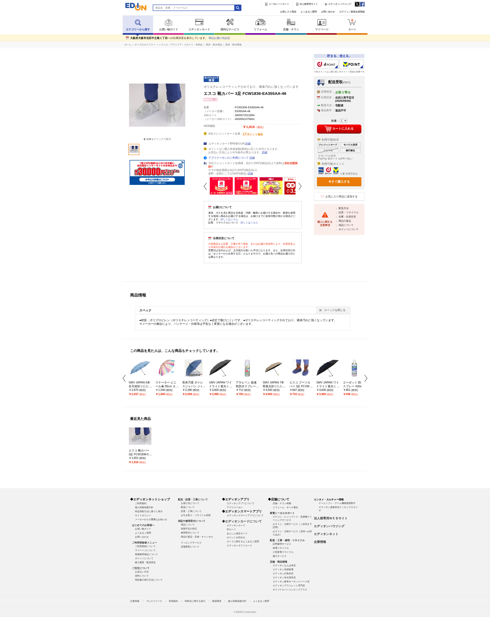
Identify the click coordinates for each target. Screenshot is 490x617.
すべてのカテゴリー (145, 44)
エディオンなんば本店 (284, 565)
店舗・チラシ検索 (282, 503)
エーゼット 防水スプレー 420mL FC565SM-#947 (353, 386)
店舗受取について (190, 546)
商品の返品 (345, 220)
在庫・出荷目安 (347, 216)
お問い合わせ (328, 11)
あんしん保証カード (237, 533)
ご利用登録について (145, 546)
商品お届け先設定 (219, 38)
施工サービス (280, 556)
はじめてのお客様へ (143, 525)
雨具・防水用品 (214, 44)
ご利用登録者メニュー (144, 542)
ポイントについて (349, 229)
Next (299, 186)
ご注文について (140, 568)
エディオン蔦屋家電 (283, 569)
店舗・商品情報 (278, 561)
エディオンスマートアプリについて (245, 515)
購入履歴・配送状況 (145, 562)
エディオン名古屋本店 (284, 577)
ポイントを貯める (236, 537)
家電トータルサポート (282, 513)
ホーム (127, 44)
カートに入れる (343, 128)
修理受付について (190, 532)
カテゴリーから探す (138, 29)
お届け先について (190, 503)
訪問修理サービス (282, 544)
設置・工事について (191, 511)
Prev (207, 186)
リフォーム (260, 29)
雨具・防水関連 (233, 44)
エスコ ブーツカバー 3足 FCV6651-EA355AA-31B (300, 386)
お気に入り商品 (288, 11)
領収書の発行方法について (149, 579)
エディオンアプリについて (240, 503)
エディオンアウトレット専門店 (289, 585)
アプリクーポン (235, 507)
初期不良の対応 (189, 528)
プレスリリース (154, 601)
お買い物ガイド (168, 29)
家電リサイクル (281, 548)
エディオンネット (326, 534)
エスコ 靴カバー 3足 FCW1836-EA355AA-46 (140, 454)
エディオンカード (199, 29)
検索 (9, 34)
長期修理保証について (146, 554)
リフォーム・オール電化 (285, 507)
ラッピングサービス (191, 542)
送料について (142, 575)
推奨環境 (216, 601)
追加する (59, 33)
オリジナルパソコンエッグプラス (290, 589)
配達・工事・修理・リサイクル (287, 540)
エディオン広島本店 (283, 573)
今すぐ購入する (339, 181)
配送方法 (344, 208)
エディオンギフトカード (239, 545)
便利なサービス (229, 29)
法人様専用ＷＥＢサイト (331, 518)
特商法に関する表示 (195, 601)
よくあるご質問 (309, 11)
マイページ (321, 29)
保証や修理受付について (191, 520)
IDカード (231, 529)
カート (352, 24)
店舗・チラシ (291, 29)
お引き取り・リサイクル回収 (196, 515)
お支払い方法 (142, 571)
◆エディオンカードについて (242, 521)
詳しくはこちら (229, 219)
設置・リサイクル (349, 212)
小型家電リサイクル (283, 552)
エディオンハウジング (339, 4)
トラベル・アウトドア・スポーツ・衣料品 (181, 44)
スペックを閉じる (334, 310)
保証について (346, 225)
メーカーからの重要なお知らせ (151, 519)
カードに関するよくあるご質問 (243, 541)
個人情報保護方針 (144, 507)
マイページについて (145, 550)
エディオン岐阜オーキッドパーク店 (291, 581)
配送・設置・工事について (193, 499)
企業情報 (320, 541)
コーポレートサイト (279, 4)
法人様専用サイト (309, 4)
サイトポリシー (143, 515)
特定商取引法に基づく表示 (149, 511)
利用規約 (173, 601)
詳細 (248, 143)
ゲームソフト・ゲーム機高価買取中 (337, 503)
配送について (188, 507)
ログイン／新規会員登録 (352, 11)
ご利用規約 (140, 503)
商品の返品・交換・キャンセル (197, 536)
